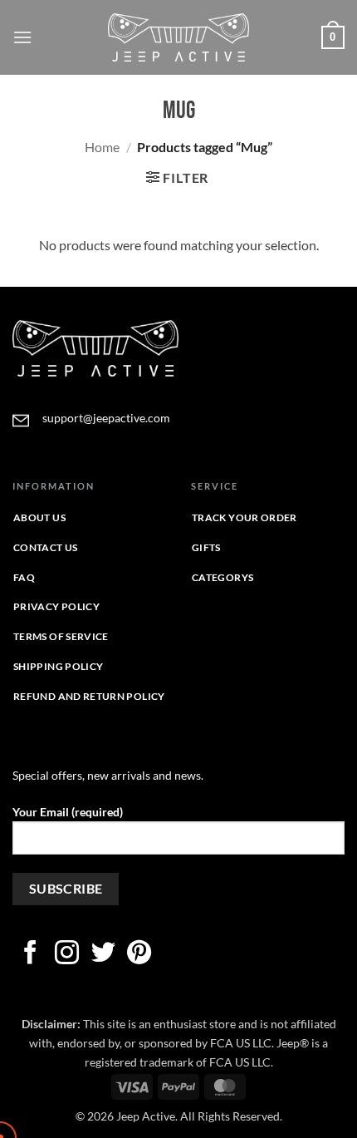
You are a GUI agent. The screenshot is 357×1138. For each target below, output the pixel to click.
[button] (22, 37)
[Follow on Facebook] (30, 954)
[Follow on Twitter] (103, 954)
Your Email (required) (67, 812)
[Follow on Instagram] (67, 954)
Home (102, 147)
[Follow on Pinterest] (139, 954)
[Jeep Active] (178, 37)
